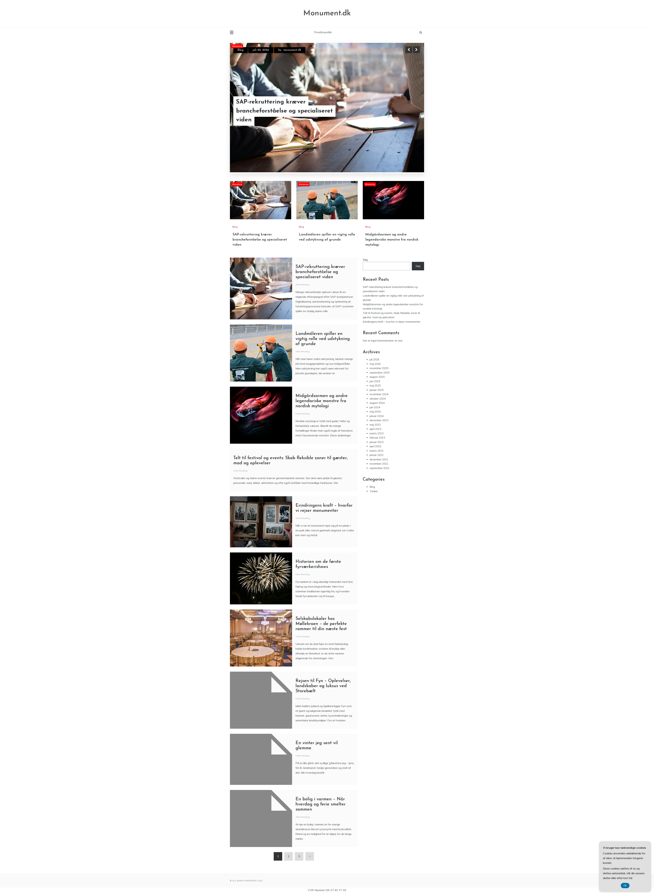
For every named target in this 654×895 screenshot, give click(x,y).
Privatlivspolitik (323, 32)
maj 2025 (375, 385)
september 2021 (380, 467)
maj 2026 (375, 363)
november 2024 (379, 393)
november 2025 (379, 367)
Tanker (374, 491)
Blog (240, 50)
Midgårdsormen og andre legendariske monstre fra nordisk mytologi (291, 115)
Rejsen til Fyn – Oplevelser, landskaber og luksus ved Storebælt (323, 685)
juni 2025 (375, 381)
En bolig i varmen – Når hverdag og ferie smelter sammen (320, 804)
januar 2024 (377, 415)
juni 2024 (375, 407)
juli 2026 (374, 359)
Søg (365, 259)
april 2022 (375, 446)
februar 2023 (377, 437)
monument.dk (292, 50)
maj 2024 (375, 411)
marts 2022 (377, 450)
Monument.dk (327, 13)
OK (625, 885)
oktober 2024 (378, 398)
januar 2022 (377, 454)
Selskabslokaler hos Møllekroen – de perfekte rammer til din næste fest (321, 623)
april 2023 (375, 428)
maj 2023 (375, 424)
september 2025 (380, 372)
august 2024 (377, 402)
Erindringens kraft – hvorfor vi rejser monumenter (391, 321)
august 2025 (377, 376)
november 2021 (379, 463)
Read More (410, 116)
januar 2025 (377, 389)
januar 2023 (377, 441)
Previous (408, 49)
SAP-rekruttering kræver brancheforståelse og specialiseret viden (259, 239)
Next (416, 49)
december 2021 (379, 459)
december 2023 (379, 420)
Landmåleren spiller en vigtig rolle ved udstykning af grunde (322, 338)
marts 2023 (377, 433)
